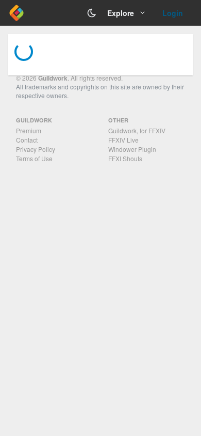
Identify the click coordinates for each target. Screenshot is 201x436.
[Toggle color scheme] (91, 13)
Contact (27, 139)
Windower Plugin (132, 149)
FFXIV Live (123, 139)
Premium (28, 130)
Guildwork (53, 78)
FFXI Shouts (125, 158)
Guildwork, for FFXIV (136, 130)
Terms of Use (34, 158)
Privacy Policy (35, 149)
